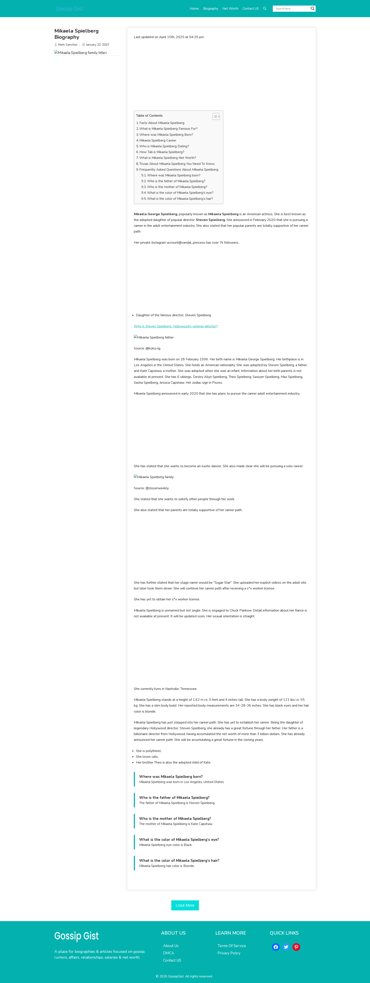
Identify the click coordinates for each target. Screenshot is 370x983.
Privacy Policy (229, 953)
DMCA (168, 953)
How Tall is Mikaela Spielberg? (161, 152)
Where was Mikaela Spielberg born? (173, 175)
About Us (171, 945)
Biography (210, 8)
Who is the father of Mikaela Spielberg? (176, 181)
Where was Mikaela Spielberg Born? (166, 135)
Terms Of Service (232, 945)
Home (194, 8)
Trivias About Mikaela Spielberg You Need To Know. (177, 164)
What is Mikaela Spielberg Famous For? (168, 129)
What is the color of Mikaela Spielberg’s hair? (180, 199)
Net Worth (230, 8)
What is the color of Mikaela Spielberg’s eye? (180, 193)
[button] (265, 8)
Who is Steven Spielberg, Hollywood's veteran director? (176, 326)
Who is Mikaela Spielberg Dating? (164, 146)
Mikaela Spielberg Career (157, 140)
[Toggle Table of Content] (214, 116)
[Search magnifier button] (313, 9)
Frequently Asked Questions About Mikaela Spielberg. (179, 169)
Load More (185, 905)
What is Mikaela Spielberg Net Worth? (167, 158)
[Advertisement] (221, 75)
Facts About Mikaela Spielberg (161, 123)
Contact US (251, 8)
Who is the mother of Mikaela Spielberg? (177, 187)
